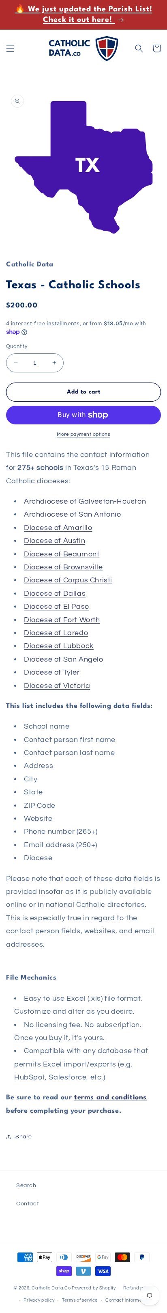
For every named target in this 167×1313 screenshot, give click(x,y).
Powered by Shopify (94, 1287)
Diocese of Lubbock (59, 646)
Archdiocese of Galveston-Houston (85, 501)
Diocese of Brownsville (63, 567)
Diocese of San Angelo (63, 659)
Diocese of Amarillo (58, 528)
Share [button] (23, 1137)
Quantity (16, 346)
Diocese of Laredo (56, 633)
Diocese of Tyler (52, 672)
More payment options (83, 434)
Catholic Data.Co (51, 1287)
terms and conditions (110, 1097)
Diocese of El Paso (56, 606)
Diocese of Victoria (57, 686)
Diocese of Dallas (55, 593)
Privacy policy (39, 1300)
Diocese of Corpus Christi (68, 580)
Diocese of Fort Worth (62, 620)
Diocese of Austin (54, 541)
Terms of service (80, 1300)
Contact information (128, 1300)
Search (26, 1185)
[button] (10, 48)
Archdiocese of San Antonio (72, 514)
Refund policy (138, 1288)
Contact (27, 1204)
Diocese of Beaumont (61, 554)
